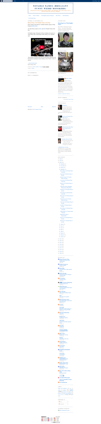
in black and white (63, 273)
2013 (61, 246)
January (62, 236)
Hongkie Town (62, 316)
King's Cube (62, 346)
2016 (61, 240)
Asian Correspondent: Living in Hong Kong (66, 380)
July (61, 226)
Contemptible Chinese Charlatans (47, 15)
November (63, 165)
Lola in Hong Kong (63, 382)
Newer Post (30, 106)
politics (59, 393)
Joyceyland (62, 307)
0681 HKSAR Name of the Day (63, 147)
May (62, 229)
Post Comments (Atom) (37, 109)
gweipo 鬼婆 (62, 375)
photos (70, 391)
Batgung (61, 337)
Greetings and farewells (63, 342)
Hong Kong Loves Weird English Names (65, 23)
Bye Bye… (61, 350)
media (64, 390)
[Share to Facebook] (47, 67)
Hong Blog (62, 325)
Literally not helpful (63, 265)
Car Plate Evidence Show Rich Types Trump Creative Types (67, 128)
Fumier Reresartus (63, 286)
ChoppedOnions (63, 341)
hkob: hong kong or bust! (64, 299)
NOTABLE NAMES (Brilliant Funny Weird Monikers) (50, 7)
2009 (61, 253)
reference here (34, 26)
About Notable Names (33, 63)
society (66, 394)
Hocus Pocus (58, 15)
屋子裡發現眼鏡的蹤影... (64, 330)
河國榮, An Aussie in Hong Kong (66, 282)
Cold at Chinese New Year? (64, 338)
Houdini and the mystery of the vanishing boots (65, 261)
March (62, 233)
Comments (62, 404)
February (62, 234)
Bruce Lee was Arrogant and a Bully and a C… (67, 117)
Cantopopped (62, 345)
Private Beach (62, 278)
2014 (61, 244)
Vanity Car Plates (36, 15)
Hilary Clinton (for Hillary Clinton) (65, 292)
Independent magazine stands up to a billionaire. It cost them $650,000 (65, 309)
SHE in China (62, 333)
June (62, 227)
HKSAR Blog (62, 366)
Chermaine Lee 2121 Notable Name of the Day (65, 199)
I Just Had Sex (64, 105)
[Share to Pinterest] (48, 67)
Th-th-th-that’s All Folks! (64, 317)
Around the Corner (63, 279)
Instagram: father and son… (64, 283)
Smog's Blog (62, 268)
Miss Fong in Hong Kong (64, 312)
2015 (61, 242)
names (33, 68)
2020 (61, 158)
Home (42, 106)
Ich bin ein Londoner (63, 372)
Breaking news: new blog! (64, 334)
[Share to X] (45, 67)
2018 (61, 162)
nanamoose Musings (63, 329)
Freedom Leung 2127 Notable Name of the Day (65, 177)
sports (72, 394)
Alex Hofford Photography (65, 377)
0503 (44, 28)
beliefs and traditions (62, 388)
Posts (61, 401)
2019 (61, 160)
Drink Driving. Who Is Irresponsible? (64, 215)
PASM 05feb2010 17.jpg (64, 363)
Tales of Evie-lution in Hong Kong (65, 371)
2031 (40, 28)
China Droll (62, 320)
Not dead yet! (62, 326)
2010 (61, 251)
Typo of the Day (63, 291)
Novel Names (69, 78)
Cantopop (61, 304)
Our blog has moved (63, 359)
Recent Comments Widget (69, 99)
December (63, 164)
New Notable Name (32, 18)
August (62, 224)
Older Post (54, 106)
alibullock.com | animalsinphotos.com (64, 358)
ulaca (61, 295)
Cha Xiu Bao (62, 353)
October (62, 167)
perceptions (64, 391)
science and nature (60, 394)
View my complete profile (64, 93)
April (62, 231)
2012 (61, 247)
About (30, 15)
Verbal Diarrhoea (66, 15)
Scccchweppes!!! (62, 354)
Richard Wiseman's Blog (64, 259)
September (63, 169)
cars (70, 388)
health (59, 390)
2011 (61, 249)
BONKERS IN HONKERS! (65, 349)
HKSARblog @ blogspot (64, 367)
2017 (61, 239)
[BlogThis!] (44, 67)
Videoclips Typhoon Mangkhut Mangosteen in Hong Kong (66, 187)
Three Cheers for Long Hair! (64, 296)
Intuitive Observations (64, 362)
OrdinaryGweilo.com (64, 264)
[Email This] (43, 67)
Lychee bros (61, 313)
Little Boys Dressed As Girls (67, 139)
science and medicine (67, 393)
